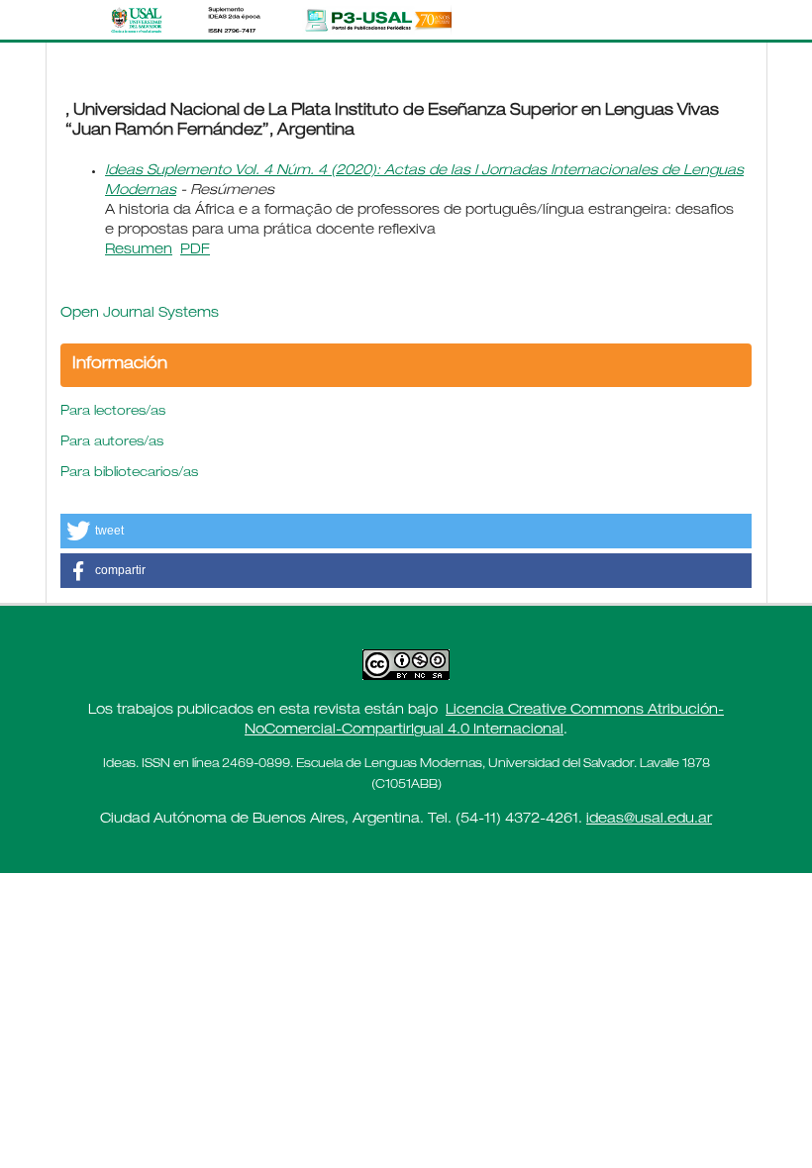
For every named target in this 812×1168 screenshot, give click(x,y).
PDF (195, 250)
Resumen (138, 250)
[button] (406, 531)
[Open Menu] (65, 20)
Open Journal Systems (139, 314)
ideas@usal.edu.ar (649, 820)
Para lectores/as (112, 412)
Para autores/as (111, 443)
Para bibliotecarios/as (129, 473)
